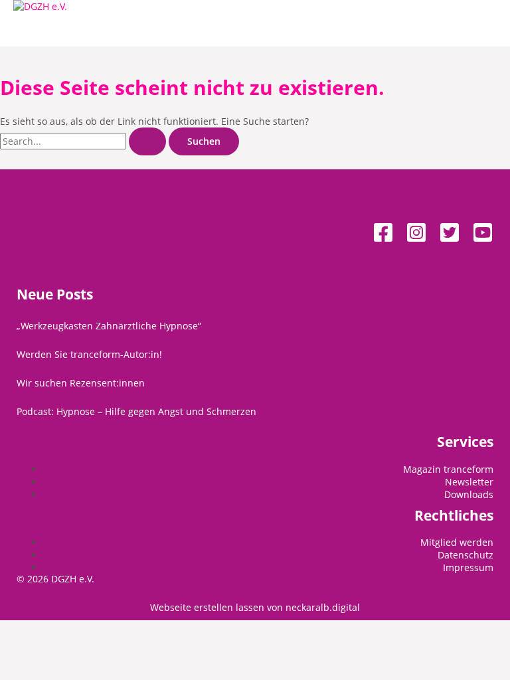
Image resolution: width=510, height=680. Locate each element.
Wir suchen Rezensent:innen (81, 383)
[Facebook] (383, 239)
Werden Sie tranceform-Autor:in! (89, 354)
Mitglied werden (456, 542)
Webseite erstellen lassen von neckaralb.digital (255, 607)
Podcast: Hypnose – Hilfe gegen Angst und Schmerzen (136, 411)
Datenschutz (465, 555)
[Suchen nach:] (84, 141)
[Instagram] (416, 239)
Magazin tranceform (448, 469)
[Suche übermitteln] (147, 141)
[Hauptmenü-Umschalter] (45, 29)
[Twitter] (449, 239)
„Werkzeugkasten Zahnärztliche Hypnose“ (109, 325)
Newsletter (469, 481)
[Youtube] (482, 239)
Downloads (468, 494)
